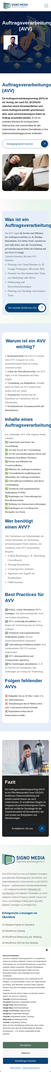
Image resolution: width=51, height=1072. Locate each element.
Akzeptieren (25, 1045)
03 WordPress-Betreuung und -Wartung (22, 937)
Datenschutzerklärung (31, 1068)
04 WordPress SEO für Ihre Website (20, 943)
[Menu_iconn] (46, 6)
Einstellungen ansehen (25, 1061)
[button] (46, 950)
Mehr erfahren (15, 1068)
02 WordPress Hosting (13, 931)
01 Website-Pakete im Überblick (18, 925)
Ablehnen (25, 1053)
